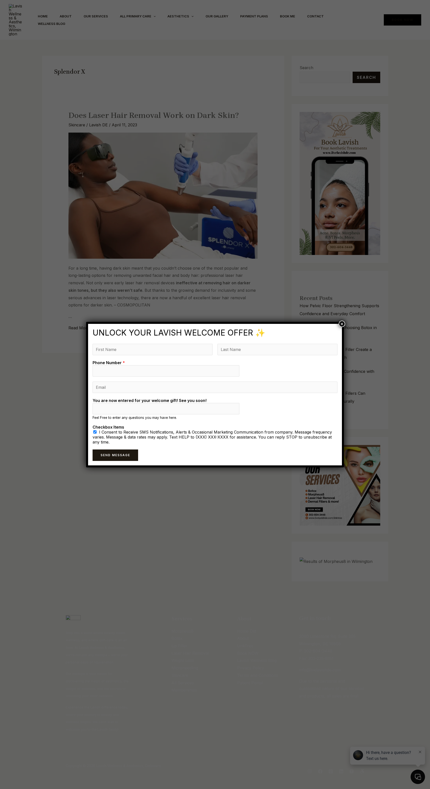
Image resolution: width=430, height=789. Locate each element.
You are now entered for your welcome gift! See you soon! (150, 400)
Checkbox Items (108, 427)
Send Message (115, 455)
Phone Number (109, 362)
